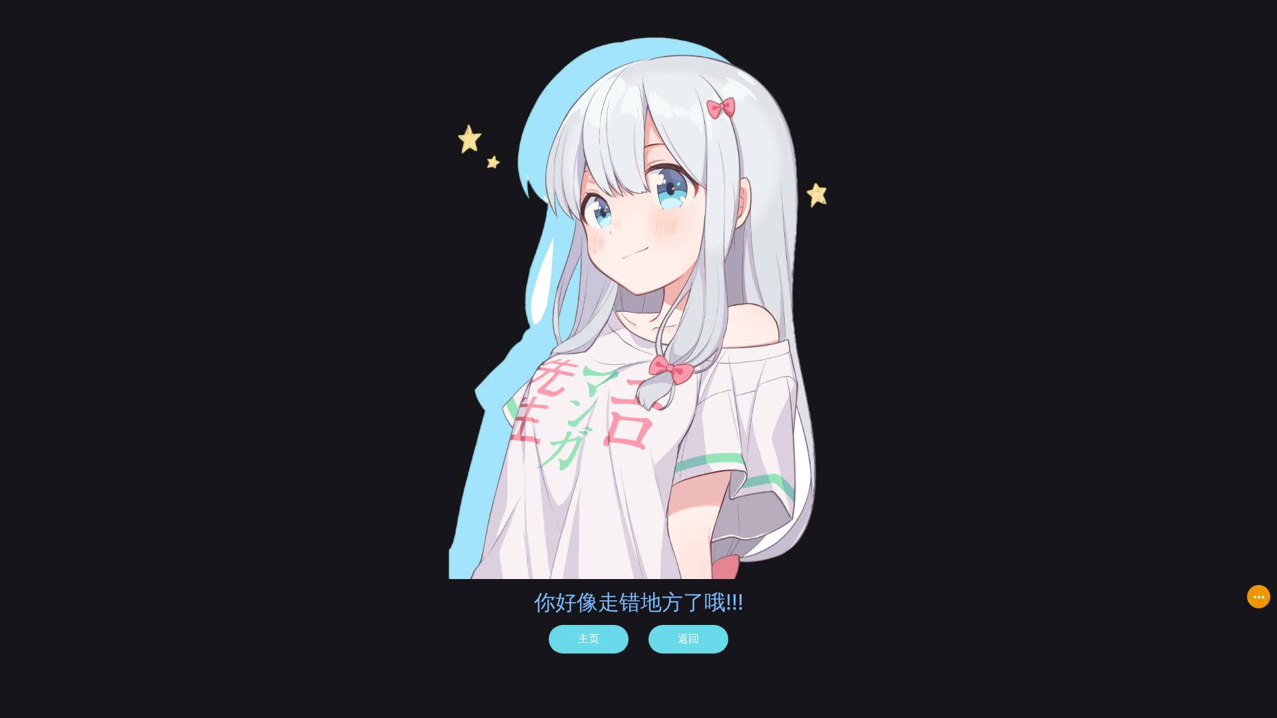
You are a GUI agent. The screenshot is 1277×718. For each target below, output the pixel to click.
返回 (688, 638)
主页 (588, 638)
